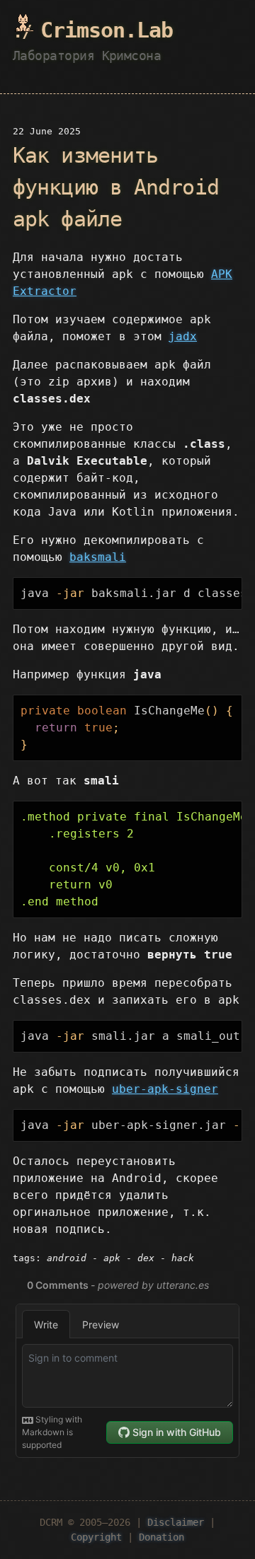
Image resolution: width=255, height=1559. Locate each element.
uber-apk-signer (165, 1089)
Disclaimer (175, 1522)
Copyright (96, 1537)
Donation (161, 1537)
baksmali (97, 557)
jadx (183, 336)
